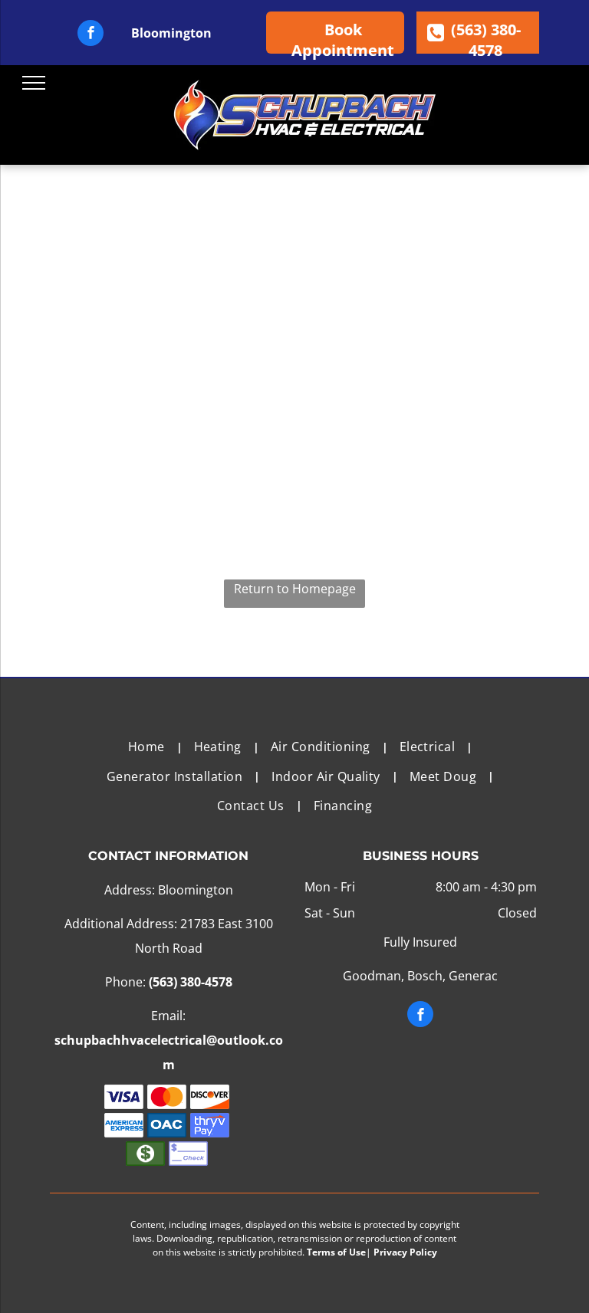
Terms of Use (336, 1252)
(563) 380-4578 (190, 981)
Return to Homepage (295, 588)
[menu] (34, 83)
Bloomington (171, 33)
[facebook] (90, 35)
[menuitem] (150, 746)
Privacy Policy (405, 1252)
